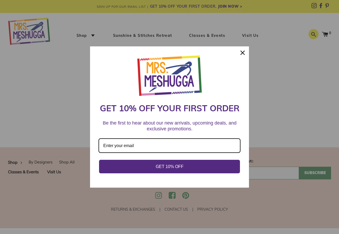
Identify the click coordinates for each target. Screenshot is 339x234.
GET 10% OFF (170, 166)
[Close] (242, 52)
